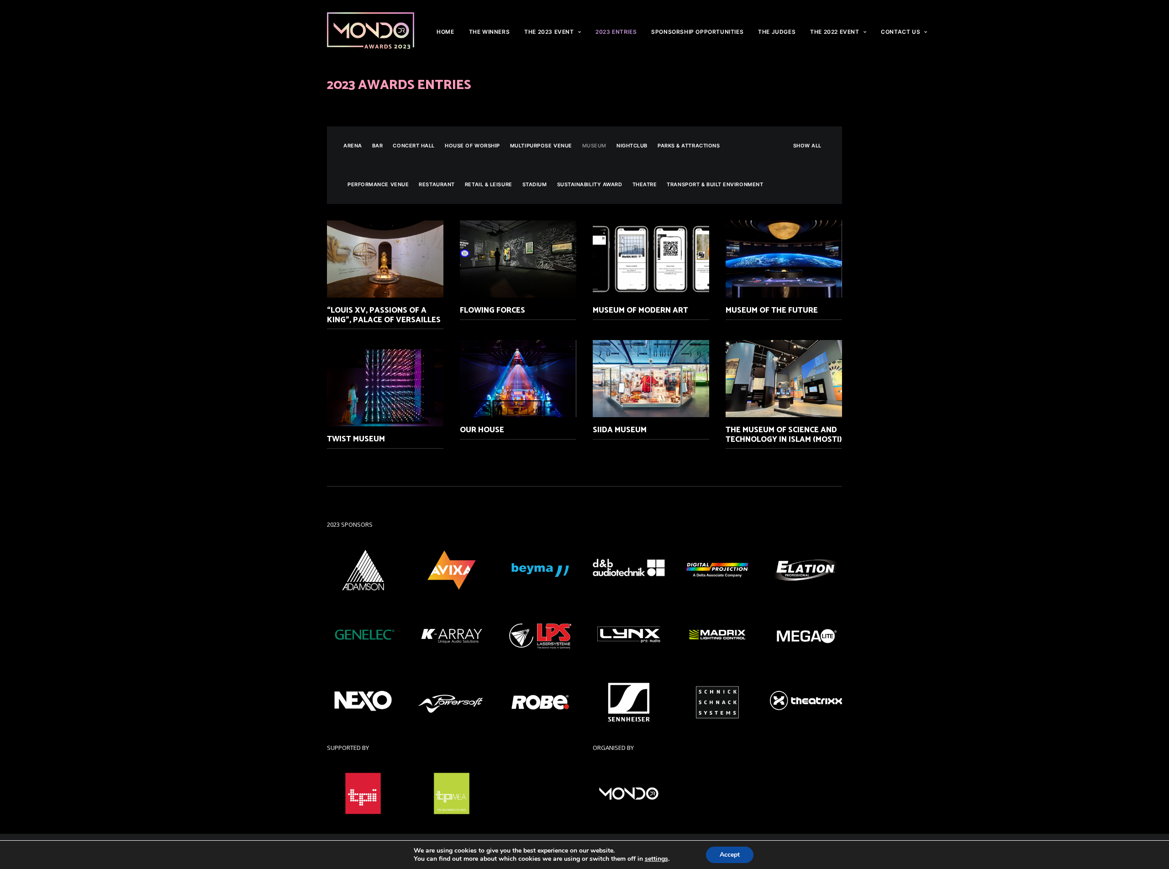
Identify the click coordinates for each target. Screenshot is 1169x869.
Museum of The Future (772, 310)
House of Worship (472, 146)
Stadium (534, 185)
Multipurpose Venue (541, 146)
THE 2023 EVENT (549, 31)
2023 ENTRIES (616, 31)
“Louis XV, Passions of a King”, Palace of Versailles (384, 315)
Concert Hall (414, 146)
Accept (730, 854)
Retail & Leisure (488, 185)
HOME (445, 31)
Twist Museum (356, 439)
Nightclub (632, 146)
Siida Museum (620, 430)
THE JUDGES (776, 31)
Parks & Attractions (689, 146)
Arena (352, 146)
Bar (377, 146)
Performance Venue (378, 185)
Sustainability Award (589, 185)
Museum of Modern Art (640, 310)
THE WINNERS (489, 31)
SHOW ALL (807, 146)
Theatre (644, 185)
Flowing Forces (492, 310)
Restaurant (437, 185)
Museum (594, 146)
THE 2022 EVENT (834, 31)
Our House (482, 430)
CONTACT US (900, 31)
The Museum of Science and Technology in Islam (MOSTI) (784, 434)
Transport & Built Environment (715, 185)
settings (656, 859)
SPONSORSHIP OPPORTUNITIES (697, 31)
